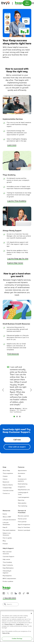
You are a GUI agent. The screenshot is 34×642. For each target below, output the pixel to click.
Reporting (21, 500)
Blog (4, 541)
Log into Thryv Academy (16, 201)
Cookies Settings (17, 638)
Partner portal (22, 519)
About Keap (6, 470)
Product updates (8, 581)
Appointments (22, 470)
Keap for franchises (24, 527)
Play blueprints (7, 575)
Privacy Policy (9, 624)
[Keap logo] (12, 3)
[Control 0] (14, 416)
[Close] (31, 613)
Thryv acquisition (8, 473)
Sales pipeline (22, 503)
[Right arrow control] (31, 390)
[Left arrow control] (3, 390)
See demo (27, 3)
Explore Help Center (15, 263)
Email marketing (22, 484)
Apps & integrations (24, 524)
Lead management (23, 497)
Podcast (5, 543)
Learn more (11, 145)
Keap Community (8, 565)
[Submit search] (5, 604)
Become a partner (23, 516)
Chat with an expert (17, 447)
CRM (19, 476)
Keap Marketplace (8, 568)
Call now (17, 440)
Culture (5, 479)
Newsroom (6, 482)
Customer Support (8, 556)
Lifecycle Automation (9, 519)
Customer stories (8, 490)
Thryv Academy (7, 562)
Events (5, 514)
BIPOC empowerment (9, 578)
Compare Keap (7, 487)
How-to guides (7, 538)
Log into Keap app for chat (17, 259)
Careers (5, 476)
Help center (6, 559)
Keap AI (5, 527)
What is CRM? (7, 517)
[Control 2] (19, 416)
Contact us (6, 493)
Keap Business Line (24, 489)
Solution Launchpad (24, 530)
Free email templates (9, 530)
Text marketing (22, 506)
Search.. (9, 604)
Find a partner (22, 521)
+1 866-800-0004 (9, 598)
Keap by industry (8, 485)
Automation (21, 473)
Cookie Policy (20, 624)
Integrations (21, 487)
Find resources (13, 354)
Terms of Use (5, 633)
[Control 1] (17, 416)
